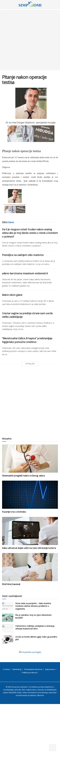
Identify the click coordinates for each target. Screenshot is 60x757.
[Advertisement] (30, 40)
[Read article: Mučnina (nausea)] (30, 567)
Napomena (50, 669)
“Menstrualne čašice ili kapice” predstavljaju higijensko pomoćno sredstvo (27, 340)
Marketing (17, 669)
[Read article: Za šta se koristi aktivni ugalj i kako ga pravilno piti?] (7, 639)
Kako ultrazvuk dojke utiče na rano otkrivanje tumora (29, 548)
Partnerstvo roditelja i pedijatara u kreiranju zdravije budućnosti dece (35, 627)
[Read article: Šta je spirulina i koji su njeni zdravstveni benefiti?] (7, 618)
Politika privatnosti (29, 672)
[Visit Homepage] (30, 4)
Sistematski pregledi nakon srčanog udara (23, 475)
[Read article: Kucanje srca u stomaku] (30, 495)
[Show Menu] (3, 4)
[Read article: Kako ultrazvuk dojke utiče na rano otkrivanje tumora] (30, 531)
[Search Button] (57, 4)
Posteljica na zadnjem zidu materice (23, 255)
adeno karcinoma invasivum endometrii (25, 273)
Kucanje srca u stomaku (14, 511)
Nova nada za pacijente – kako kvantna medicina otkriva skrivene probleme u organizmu (33, 606)
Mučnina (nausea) (11, 584)
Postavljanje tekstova (33, 669)
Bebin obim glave (12, 294)
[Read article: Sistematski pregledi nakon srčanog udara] (30, 459)
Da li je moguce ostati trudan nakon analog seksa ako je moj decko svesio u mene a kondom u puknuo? (30, 233)
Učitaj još (30, 364)
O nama (6, 669)
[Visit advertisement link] (30, 652)
